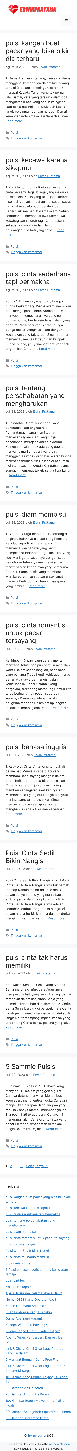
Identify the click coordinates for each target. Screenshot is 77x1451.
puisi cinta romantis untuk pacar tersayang (35, 632)
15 (22, 1166)
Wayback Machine (59, 1443)
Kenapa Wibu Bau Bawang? (26, 1325)
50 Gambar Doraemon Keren (27, 1418)
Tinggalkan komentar (26, 138)
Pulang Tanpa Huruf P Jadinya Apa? (33, 1331)
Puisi (14, 132)
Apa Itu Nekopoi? (18, 1287)
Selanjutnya (37, 1166)
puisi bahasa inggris (36, 747)
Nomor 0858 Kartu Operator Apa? (31, 1299)
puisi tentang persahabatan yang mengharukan (35, 395)
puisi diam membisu (36, 514)
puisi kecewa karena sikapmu (28, 1208)
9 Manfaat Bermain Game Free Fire (32, 1359)
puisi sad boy (16, 1280)
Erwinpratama (36, 1435)
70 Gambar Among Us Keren (27, 1394)
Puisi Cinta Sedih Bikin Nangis (31, 857)
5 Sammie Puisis (30, 1066)
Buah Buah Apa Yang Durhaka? (29, 1312)
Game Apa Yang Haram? (24, 1318)
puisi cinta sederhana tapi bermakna (38, 278)
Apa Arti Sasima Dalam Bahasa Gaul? (34, 1293)
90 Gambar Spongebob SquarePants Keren (38, 1412)
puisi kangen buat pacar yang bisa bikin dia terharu (38, 50)
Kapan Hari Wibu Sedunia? (26, 1306)
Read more (14, 121)
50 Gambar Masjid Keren (24, 1388)
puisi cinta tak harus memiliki (27, 1257)
